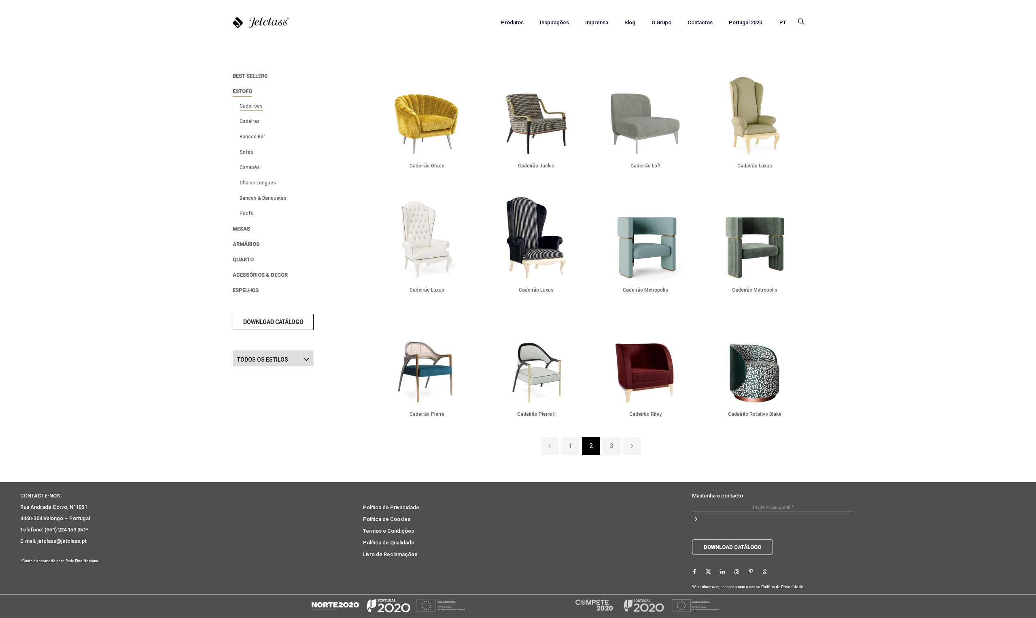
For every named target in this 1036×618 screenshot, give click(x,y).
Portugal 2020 (745, 22)
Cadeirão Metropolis (645, 290)
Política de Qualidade (388, 543)
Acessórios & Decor (260, 275)
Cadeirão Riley (645, 414)
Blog (629, 22)
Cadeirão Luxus (754, 166)
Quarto (243, 259)
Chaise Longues (258, 183)
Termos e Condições (388, 531)
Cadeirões (251, 106)
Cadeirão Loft (646, 166)
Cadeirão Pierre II (536, 414)
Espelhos (246, 290)
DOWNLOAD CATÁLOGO (273, 322)
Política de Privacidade (391, 507)
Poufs (246, 213)
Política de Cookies (386, 519)
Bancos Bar (252, 137)
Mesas (241, 229)
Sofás (246, 152)
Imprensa (596, 22)
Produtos (512, 22)
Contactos (700, 22)
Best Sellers (250, 76)
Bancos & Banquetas (263, 198)
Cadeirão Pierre (427, 414)
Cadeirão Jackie (536, 166)
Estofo (242, 91)
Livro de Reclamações (390, 554)
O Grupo (661, 22)
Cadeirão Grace (427, 166)
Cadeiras (250, 121)
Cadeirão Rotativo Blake (754, 414)
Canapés (250, 167)
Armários (246, 244)
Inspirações (554, 22)
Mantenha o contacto (717, 496)
